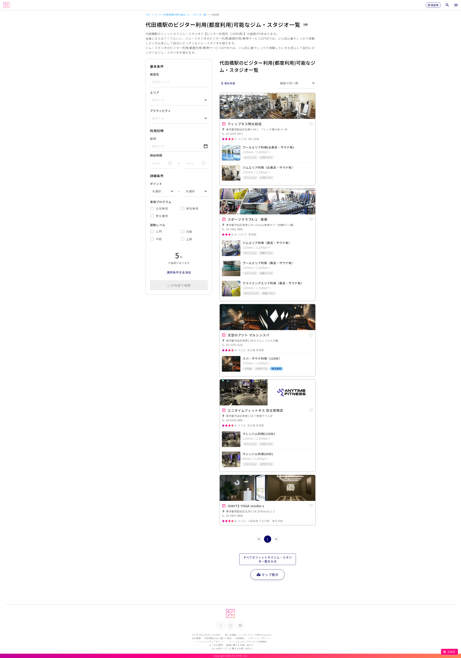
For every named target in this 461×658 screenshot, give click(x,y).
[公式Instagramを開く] (230, 625)
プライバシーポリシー (259, 638)
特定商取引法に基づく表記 (218, 638)
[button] (311, 123)
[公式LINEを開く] (240, 625)
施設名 (154, 74)
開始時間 (156, 155)
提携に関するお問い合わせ (239, 644)
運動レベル (157, 225)
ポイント (156, 183)
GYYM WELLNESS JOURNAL (206, 634)
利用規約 (239, 638)
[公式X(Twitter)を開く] (221, 625)
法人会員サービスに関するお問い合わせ (232, 648)
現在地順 (229, 83)
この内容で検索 (179, 285)
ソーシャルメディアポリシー (210, 641)
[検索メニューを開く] (447, 5)
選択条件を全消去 (179, 272)
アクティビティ (160, 110)
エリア (154, 92)
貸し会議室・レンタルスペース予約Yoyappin (248, 634)
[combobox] (162, 191)
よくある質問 (216, 644)
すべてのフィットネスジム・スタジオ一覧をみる (267, 559)
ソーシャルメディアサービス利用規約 (248, 641)
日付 (153, 138)
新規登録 (433, 5)
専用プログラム (160, 202)
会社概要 (196, 638)
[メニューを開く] (456, 5)
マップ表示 (270, 574)
